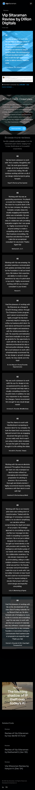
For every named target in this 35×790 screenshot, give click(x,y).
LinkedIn (22, 84)
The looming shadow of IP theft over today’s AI (17, 696)
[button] (31, 3)
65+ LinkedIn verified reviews (16, 141)
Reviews (5, 10)
